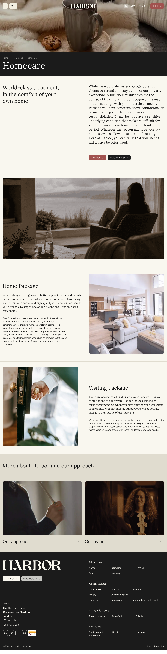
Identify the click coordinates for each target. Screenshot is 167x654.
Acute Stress (95, 589)
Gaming (116, 573)
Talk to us (157, 6)
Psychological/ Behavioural (96, 634)
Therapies (95, 626)
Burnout (115, 589)
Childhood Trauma (120, 594)
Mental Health (97, 583)
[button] (13, 6)
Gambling (116, 567)
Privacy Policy (158, 646)
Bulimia (139, 616)
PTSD (135, 594)
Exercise (140, 567)
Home (5, 57)
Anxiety (92, 594)
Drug (91, 573)
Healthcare (117, 632)
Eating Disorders (99, 610)
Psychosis (138, 589)
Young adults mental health (146, 600)
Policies (148, 646)
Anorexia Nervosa (97, 616)
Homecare (141, 632)
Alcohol (92, 567)
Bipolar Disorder (96, 600)
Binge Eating (118, 616)
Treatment (17, 57)
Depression (116, 600)
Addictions (95, 562)
